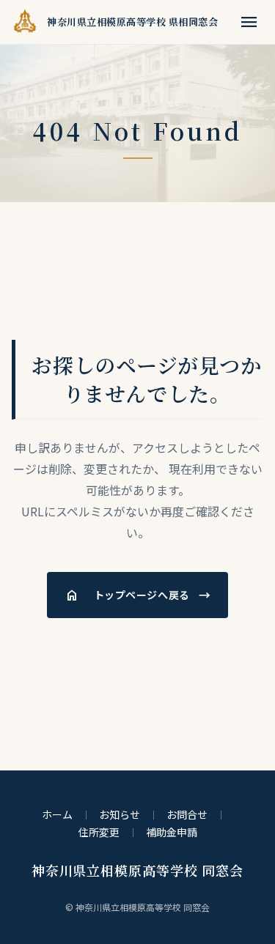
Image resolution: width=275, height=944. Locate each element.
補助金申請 (171, 832)
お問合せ (187, 814)
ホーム (57, 814)
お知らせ (119, 814)
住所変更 (99, 832)
